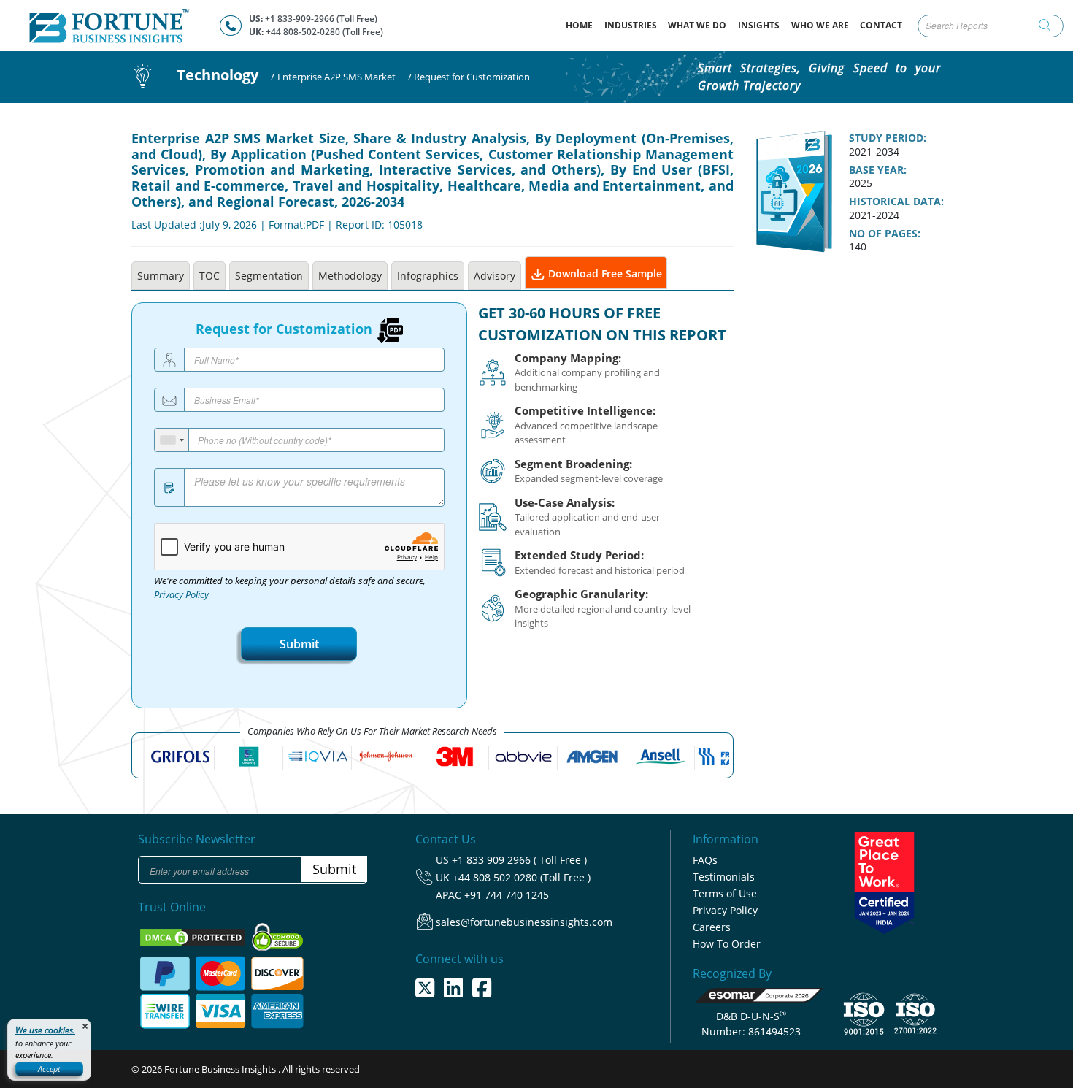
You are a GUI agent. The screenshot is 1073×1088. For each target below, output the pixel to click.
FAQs (705, 860)
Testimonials (724, 877)
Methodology (350, 276)
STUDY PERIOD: (887, 138)
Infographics (427, 276)
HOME (582, 24)
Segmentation (269, 276)
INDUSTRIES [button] (630, 25)
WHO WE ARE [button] (820, 25)
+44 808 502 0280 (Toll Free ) (522, 877)
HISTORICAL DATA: (896, 201)
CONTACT (881, 25)
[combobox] (172, 440)
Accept (49, 1068)
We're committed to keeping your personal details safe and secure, (290, 588)
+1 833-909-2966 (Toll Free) (321, 18)
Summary (160, 276)
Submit (299, 644)
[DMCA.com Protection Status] (194, 936)
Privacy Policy (181, 595)
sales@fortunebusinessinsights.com (524, 922)
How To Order (727, 944)
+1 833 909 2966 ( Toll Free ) (519, 860)
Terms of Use (725, 893)
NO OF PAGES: (884, 233)
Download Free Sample (603, 273)
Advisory (494, 276)
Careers (712, 927)
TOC (209, 276)
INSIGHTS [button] (759, 25)
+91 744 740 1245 (506, 895)
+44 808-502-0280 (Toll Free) (324, 32)
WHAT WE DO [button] (697, 25)
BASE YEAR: (878, 170)
